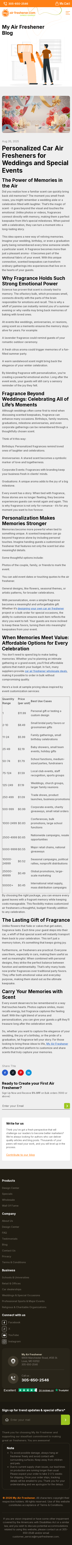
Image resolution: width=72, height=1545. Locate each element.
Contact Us (8, 1250)
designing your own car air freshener (41, 608)
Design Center (10, 1188)
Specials (7, 1193)
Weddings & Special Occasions (21, 1295)
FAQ (4, 1232)
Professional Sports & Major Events (23, 1301)
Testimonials (9, 1238)
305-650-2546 (18, 3)
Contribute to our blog (20, 1154)
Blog (5, 1244)
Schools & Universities (15, 1277)
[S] (65, 1420)
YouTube (13, 1335)
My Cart (65, 3)
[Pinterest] (21, 1073)
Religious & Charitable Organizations (24, 1307)
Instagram (14, 1341)
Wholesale (8, 1199)
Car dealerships (11, 1289)
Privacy (6, 1256)
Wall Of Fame (10, 1205)
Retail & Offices (11, 1283)
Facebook (14, 1322)
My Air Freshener (57, 1043)
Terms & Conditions (14, 1262)
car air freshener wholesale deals (46, 671)
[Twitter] (13, 1073)
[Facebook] (5, 1073)
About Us (7, 1220)
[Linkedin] (29, 1073)
